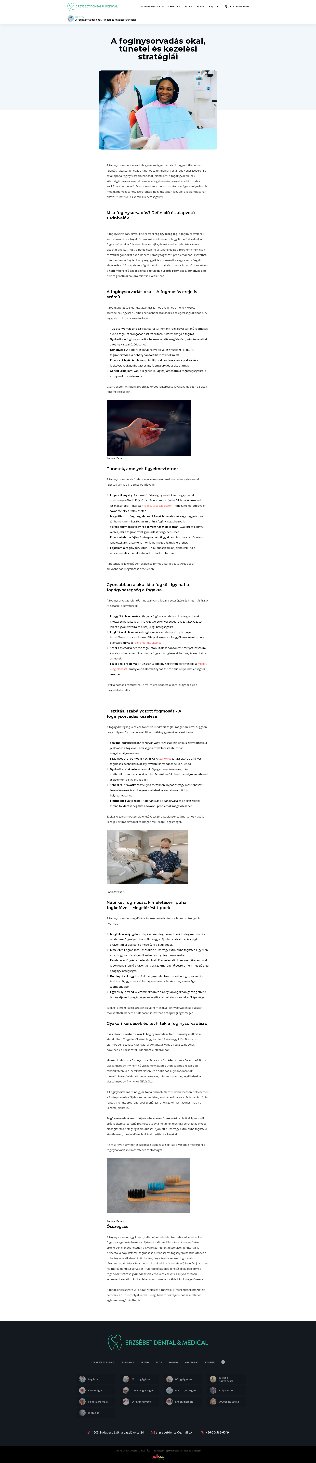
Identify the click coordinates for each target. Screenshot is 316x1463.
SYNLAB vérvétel (141, 1401)
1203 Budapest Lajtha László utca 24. (118, 1432)
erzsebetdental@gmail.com (175, 1432)
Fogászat (93, 1379)
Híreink (79, 17)
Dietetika (93, 1412)
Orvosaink (127, 1362)
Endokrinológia (184, 1401)
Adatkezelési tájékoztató (190, 1450)
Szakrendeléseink (102, 1362)
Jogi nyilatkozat (172, 1450)
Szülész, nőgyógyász (226, 1379)
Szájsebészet (227, 1390)
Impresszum (158, 1450)
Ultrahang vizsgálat (144, 1390)
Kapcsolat (192, 1362)
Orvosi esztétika (229, 1401)
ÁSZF (149, 1450)
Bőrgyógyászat (184, 1379)
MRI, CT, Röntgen (185, 1390)
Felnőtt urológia (98, 1401)
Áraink (145, 1362)
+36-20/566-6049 (217, 1432)
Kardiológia (95, 1390)
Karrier (210, 1362)
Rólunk (173, 1362)
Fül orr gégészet (142, 1379)
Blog (159, 1362)
